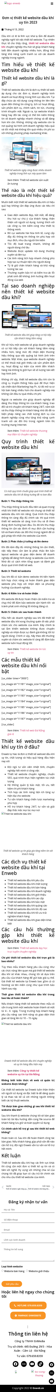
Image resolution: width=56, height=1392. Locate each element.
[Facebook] (15, 1364)
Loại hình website (12, 1266)
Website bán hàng (14, 1271)
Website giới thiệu (39, 1271)
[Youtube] (52, 1381)
